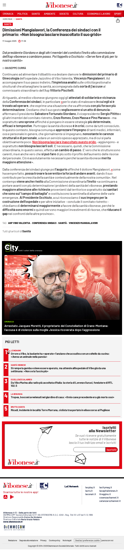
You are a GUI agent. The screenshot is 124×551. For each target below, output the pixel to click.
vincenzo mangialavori (83, 222)
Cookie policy (54, 540)
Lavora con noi (107, 540)
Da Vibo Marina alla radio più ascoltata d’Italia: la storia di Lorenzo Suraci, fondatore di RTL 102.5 (62, 384)
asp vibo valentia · (19, 222)
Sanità (19, 19)
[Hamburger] (4, 5)
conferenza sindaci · (44, 222)
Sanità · (63, 222)
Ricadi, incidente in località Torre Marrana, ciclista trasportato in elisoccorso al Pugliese (60, 410)
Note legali (67, 540)
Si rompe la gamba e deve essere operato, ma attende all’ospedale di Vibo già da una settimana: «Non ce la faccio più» (58, 369)
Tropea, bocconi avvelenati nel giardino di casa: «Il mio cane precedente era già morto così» (62, 397)
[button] (118, 21)
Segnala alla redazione (28, 540)
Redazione (12, 540)
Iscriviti (112, 449)
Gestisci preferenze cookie (87, 540)
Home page (7, 19)
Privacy (43, 540)
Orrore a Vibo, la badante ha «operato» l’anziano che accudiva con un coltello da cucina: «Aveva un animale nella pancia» (60, 355)
